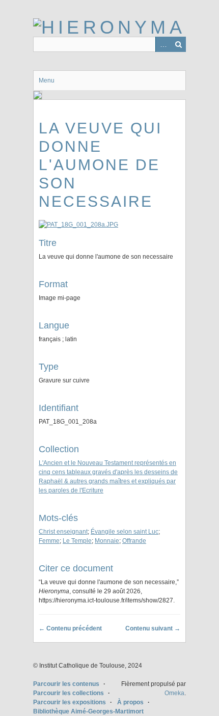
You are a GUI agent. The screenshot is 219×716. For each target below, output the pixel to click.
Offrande (134, 540)
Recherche (178, 44)
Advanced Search (163, 44)
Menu (46, 80)
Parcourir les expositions (69, 702)
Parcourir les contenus (66, 683)
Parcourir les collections (68, 693)
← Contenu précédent (70, 628)
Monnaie (107, 540)
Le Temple (77, 540)
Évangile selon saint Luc (124, 531)
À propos (130, 702)
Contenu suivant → (152, 628)
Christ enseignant (63, 531)
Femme (49, 540)
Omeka (174, 693)
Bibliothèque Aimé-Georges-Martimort (88, 711)
